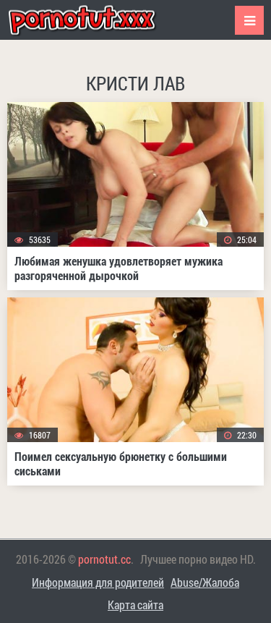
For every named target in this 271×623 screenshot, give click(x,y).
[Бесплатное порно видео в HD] (94, 20)
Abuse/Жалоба (205, 582)
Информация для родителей (98, 582)
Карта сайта (135, 604)
